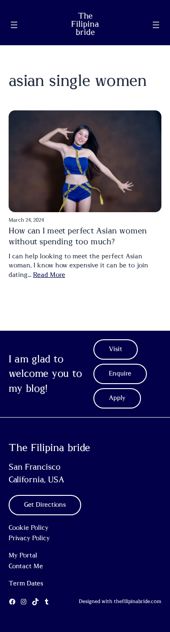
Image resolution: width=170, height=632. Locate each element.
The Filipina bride (85, 24)
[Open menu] (14, 24)
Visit (115, 349)
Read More (49, 275)
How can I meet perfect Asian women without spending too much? (78, 236)
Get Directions (45, 505)
